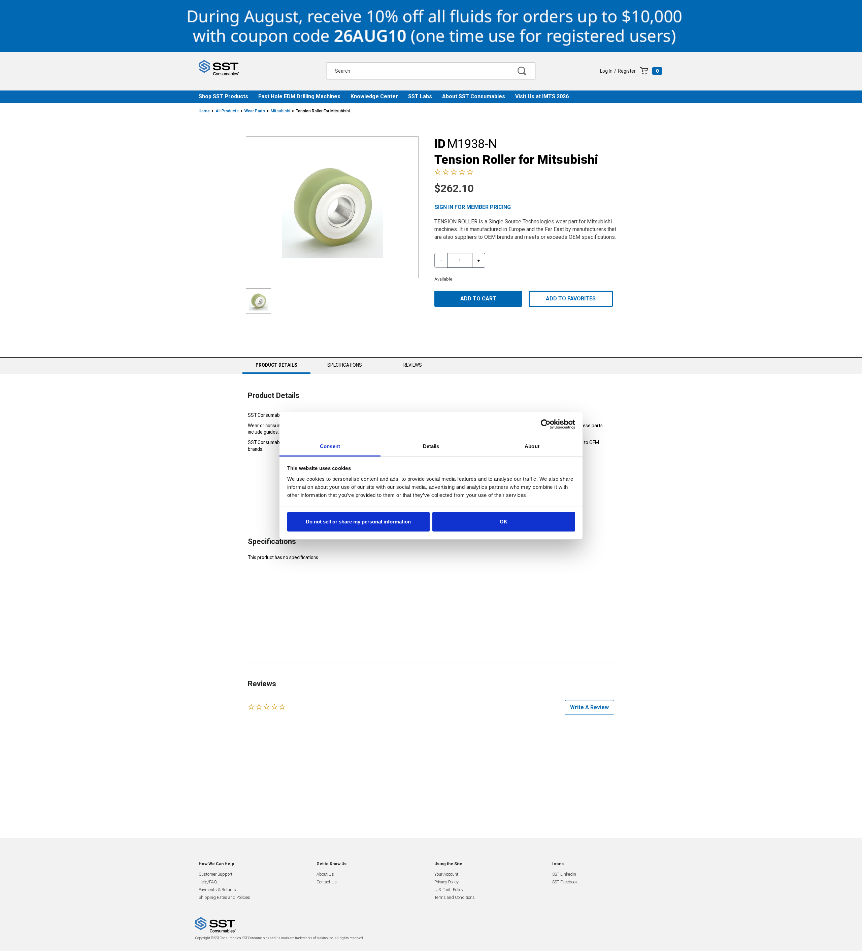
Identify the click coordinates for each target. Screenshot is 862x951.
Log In (606, 71)
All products (227, 111)
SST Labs (420, 96)
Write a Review (589, 707)
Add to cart (478, 298)
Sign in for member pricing (473, 207)
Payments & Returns (217, 889)
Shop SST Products (223, 96)
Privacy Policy (446, 881)
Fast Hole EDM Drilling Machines (299, 96)
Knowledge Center (374, 96)
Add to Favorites (571, 298)
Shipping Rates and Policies (224, 897)
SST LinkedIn (564, 874)
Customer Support (215, 874)
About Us (325, 874)
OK (503, 521)
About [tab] (532, 446)
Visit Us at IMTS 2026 (542, 96)
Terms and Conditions (454, 897)
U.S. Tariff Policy (448, 889)
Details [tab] (431, 446)
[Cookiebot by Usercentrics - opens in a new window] (545, 424)
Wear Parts (254, 111)
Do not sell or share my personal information (358, 521)
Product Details (276, 368)
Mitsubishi (280, 111)
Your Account (446, 874)
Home (204, 111)
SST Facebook (564, 881)
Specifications (344, 365)
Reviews (412, 365)
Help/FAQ (208, 881)
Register (627, 71)
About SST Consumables (473, 96)
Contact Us (327, 881)
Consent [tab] (330, 446)
